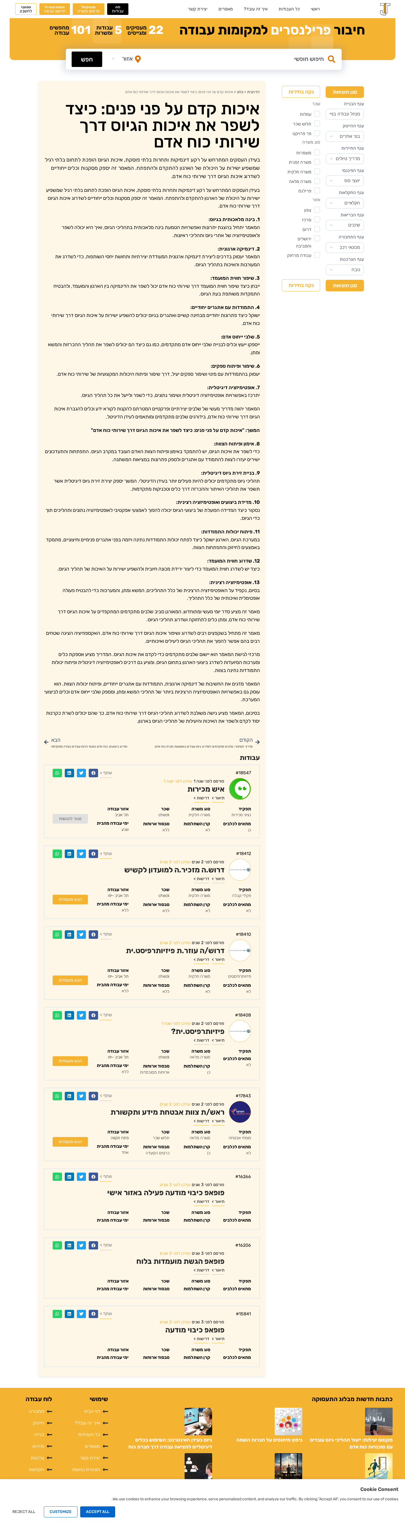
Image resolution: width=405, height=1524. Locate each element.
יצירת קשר (197, 9)
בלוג (240, 92)
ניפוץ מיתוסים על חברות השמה (269, 1440)
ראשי (315, 9)
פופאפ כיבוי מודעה (195, 1330)
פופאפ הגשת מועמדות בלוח (180, 1261)
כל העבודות (289, 9)
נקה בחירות (301, 91)
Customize (61, 1511)
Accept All (97, 1511)
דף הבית (253, 92)
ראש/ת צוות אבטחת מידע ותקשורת (167, 1112)
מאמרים (225, 9)
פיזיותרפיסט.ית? (198, 1031)
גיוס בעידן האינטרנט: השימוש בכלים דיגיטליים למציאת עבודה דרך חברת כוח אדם (170, 1447)
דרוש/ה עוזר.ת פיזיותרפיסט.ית (175, 950)
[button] (93, 773)
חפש (87, 59)
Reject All (23, 1511)
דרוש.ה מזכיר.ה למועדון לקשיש (174, 870)
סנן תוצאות (345, 92)
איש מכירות (206, 789)
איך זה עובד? (256, 9)
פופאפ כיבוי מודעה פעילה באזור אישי (166, 1193)
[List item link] (83, 1411)
